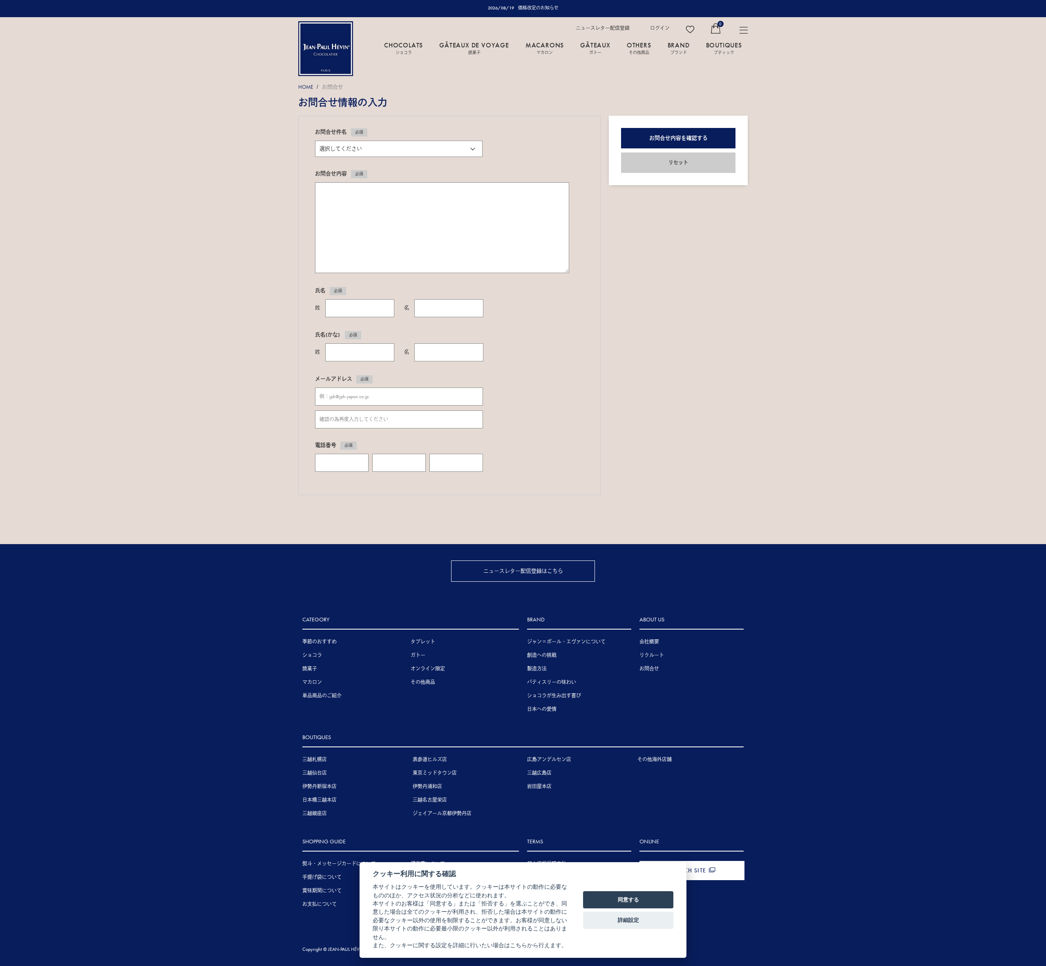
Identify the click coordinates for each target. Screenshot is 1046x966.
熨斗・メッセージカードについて (339, 864)
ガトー (418, 655)
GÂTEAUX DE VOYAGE (474, 48)
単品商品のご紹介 (322, 696)
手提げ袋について (322, 877)
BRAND (679, 48)
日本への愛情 (542, 709)
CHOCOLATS (403, 48)
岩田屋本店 (539, 786)
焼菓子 (309, 669)
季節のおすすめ (319, 642)
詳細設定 (628, 920)
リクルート (651, 655)
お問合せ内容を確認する (678, 137)
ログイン (660, 28)
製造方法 (537, 669)
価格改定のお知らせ (538, 8)
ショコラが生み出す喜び (554, 696)
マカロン (312, 682)
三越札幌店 (314, 759)
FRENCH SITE (687, 870)
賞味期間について (322, 891)
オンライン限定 (428, 669)
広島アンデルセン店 (549, 759)
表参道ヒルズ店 (430, 759)
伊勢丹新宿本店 (319, 786)
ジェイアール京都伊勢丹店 (442, 813)
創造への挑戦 (542, 655)
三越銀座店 (314, 813)
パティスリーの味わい (551, 682)
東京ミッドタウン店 (435, 773)
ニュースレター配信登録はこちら (523, 570)
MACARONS (544, 48)
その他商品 (423, 682)
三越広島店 (539, 773)
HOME (305, 86)
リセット (678, 162)
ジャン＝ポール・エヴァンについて (566, 642)
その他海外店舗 (654, 759)
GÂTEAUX (595, 48)
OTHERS (639, 48)
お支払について (319, 904)
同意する (628, 899)
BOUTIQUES (724, 48)
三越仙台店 (314, 773)
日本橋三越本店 (319, 800)
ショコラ (312, 655)
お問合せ (332, 86)
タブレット (423, 642)
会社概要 (649, 642)
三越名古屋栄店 (430, 800)
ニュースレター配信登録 (603, 28)
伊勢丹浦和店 (427, 786)
